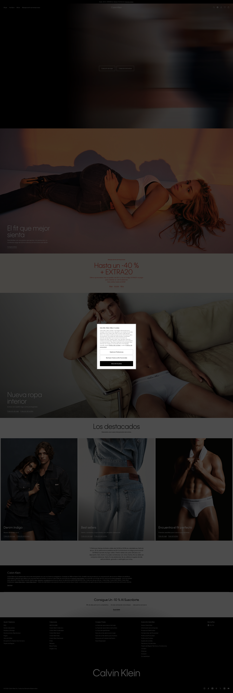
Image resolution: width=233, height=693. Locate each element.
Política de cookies (114, 345)
